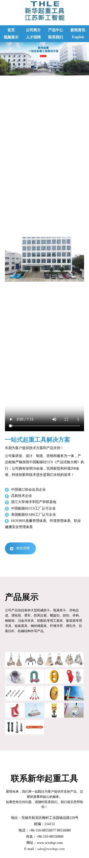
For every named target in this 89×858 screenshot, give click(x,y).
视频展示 (11, 37)
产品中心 (55, 30)
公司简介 (33, 30)
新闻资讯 (77, 30)
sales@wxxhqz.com (51, 849)
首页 (11, 30)
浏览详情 (23, 548)
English (78, 37)
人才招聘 (33, 37)
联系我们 (55, 37)
